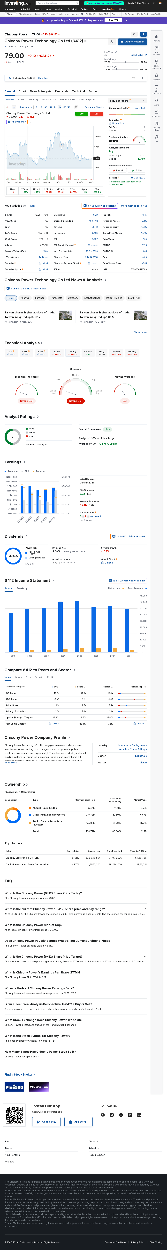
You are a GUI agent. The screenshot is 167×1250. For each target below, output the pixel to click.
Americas (116, 14)
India (37, 14)
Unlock (55, 723)
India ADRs (104, 14)
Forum (93, 91)
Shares (10, 14)
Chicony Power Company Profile (35, 737)
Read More (11, 762)
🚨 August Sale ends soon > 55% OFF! (104, 3)
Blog (7, 1141)
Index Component (87, 99)
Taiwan (142, 762)
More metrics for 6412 (134, 205)
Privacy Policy (138, 1242)
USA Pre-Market (49, 14)
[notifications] (154, 3)
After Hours (64, 14)
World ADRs (91, 14)
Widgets (9, 1161)
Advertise (94, 1148)
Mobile (9, 1148)
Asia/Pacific (156, 14)
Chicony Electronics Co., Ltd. (22, 857)
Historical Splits (67, 99)
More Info (43, 78)
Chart (22, 91)
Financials (61, 91)
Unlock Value (137, 55)
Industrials (141, 755)
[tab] (11, 353)
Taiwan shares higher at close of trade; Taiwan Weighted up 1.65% (105, 315)
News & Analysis (40, 91)
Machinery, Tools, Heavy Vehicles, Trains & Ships (132, 747)
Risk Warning (156, 1242)
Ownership (33, 99)
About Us (94, 1141)
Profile (21, 99)
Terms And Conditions (115, 1242)
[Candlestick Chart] (8, 107)
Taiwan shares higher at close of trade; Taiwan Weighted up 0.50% (30, 315)
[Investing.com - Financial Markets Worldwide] (17, 3)
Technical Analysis (22, 343)
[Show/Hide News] (76, 107)
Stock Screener (25, 14)
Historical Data (49, 99)
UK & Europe (129, 14)
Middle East (142, 14)
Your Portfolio (12, 1154)
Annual (9, 588)
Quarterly (21, 588)
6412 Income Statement (27, 580)
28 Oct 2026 (92, 251)
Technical (78, 91)
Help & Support (97, 1154)
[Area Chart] (14, 107)
